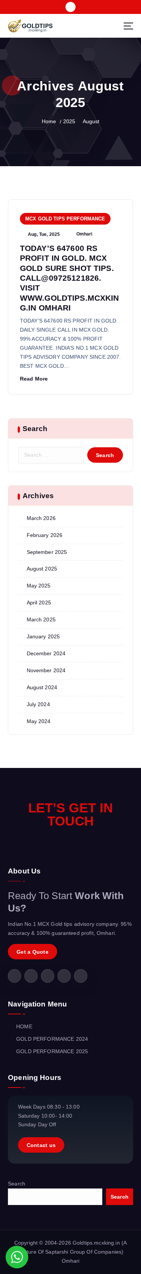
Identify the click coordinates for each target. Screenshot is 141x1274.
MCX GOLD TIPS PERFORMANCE (65, 219)
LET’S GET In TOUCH (70, 814)
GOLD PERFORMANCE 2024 (52, 1039)
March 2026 (41, 518)
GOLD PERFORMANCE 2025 (52, 1051)
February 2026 (45, 535)
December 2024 (46, 653)
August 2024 (42, 687)
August (91, 121)
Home (49, 121)
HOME (24, 1026)
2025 (69, 121)
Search (16, 1184)
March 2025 (41, 619)
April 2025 (39, 603)
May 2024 (39, 721)
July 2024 (38, 704)
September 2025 (47, 552)
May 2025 (39, 586)
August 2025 (42, 569)
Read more (34, 379)
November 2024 (46, 670)
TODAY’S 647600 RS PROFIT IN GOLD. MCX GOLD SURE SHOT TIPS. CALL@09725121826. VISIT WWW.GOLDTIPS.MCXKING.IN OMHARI (69, 278)
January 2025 (43, 636)
